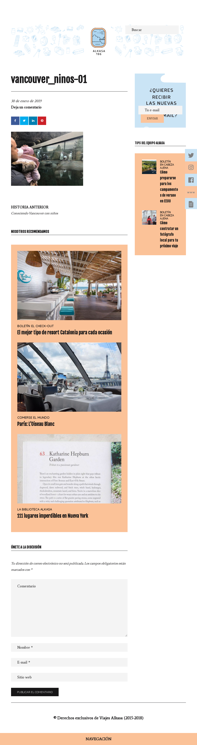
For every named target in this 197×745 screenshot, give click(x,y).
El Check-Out (42, 326)
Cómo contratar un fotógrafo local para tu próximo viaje (169, 234)
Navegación (98, 739)
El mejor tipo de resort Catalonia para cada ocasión (64, 332)
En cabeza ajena (167, 166)
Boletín (23, 326)
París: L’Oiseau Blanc (36, 424)
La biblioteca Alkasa (34, 509)
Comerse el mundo (33, 417)
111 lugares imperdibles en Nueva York (52, 516)
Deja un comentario (26, 107)
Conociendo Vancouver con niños (34, 210)
